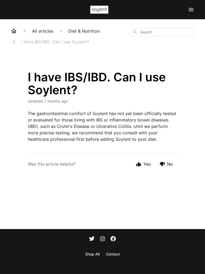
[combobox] (162, 32)
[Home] (14, 31)
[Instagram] (102, 239)
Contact (113, 254)
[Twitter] (92, 239)
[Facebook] (113, 239)
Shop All (92, 254)
